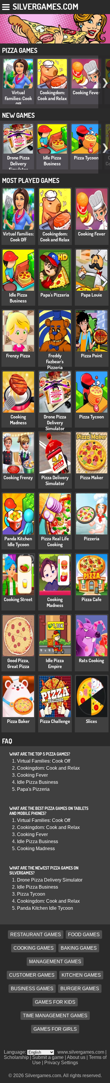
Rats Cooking (91, 660)
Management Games (55, 961)
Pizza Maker (91, 477)
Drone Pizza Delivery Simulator (18, 163)
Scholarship (16, 1057)
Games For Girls (55, 1029)
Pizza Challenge (55, 721)
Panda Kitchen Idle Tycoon (18, 541)
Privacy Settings (61, 1062)
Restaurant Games (35, 934)
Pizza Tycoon (86, 158)
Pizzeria (91, 539)
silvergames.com (45, 6)
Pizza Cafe (91, 599)
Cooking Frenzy (18, 477)
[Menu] (6, 6)
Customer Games (32, 975)
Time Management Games (55, 1015)
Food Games (84, 934)
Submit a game (48, 1057)
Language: (15, 1052)
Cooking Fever (86, 92)
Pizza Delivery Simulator (55, 480)
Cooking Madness (18, 420)
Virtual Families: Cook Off (18, 98)
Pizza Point (91, 356)
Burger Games (79, 988)
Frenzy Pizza (18, 356)
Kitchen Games (81, 975)
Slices (91, 721)
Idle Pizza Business (52, 161)
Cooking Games (33, 948)
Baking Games (79, 948)
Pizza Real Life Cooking (55, 541)
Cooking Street (18, 599)
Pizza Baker (18, 721)
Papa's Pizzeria (54, 295)
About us (76, 1057)
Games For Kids (55, 1002)
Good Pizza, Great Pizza (18, 663)
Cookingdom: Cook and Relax (52, 95)
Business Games (32, 988)
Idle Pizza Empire (55, 663)
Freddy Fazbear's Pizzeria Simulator (55, 364)
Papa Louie (91, 295)
